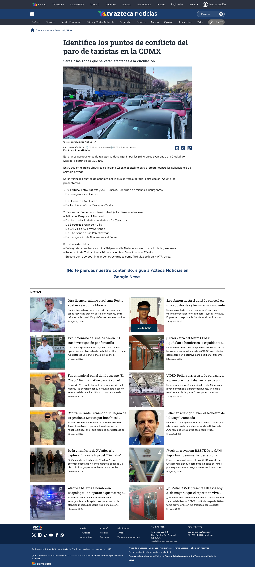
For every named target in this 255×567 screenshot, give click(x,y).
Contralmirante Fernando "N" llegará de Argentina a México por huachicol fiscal (97, 415)
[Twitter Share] (183, 148)
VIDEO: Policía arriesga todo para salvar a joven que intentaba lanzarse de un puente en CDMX (195, 378)
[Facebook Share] (177, 148)
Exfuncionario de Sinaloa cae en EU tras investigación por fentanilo (94, 340)
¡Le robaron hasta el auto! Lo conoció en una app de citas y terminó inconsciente (195, 302)
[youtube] (51, 536)
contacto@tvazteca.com (199, 532)
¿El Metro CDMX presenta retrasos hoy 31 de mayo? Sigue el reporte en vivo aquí (194, 490)
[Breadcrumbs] (33, 30)
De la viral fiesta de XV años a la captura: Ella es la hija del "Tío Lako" (94, 452)
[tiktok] (45, 536)
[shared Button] (190, 148)
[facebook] (57, 536)
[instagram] (39, 536)
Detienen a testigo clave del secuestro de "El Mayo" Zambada (195, 415)
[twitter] (34, 536)
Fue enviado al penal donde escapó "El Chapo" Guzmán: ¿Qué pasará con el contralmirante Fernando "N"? (96, 378)
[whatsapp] (62, 535)
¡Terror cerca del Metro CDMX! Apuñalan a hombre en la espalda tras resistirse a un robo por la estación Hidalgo (194, 340)
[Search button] (221, 14)
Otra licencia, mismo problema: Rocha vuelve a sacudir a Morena (95, 302)
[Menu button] (44, 14)
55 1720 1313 (194, 535)
